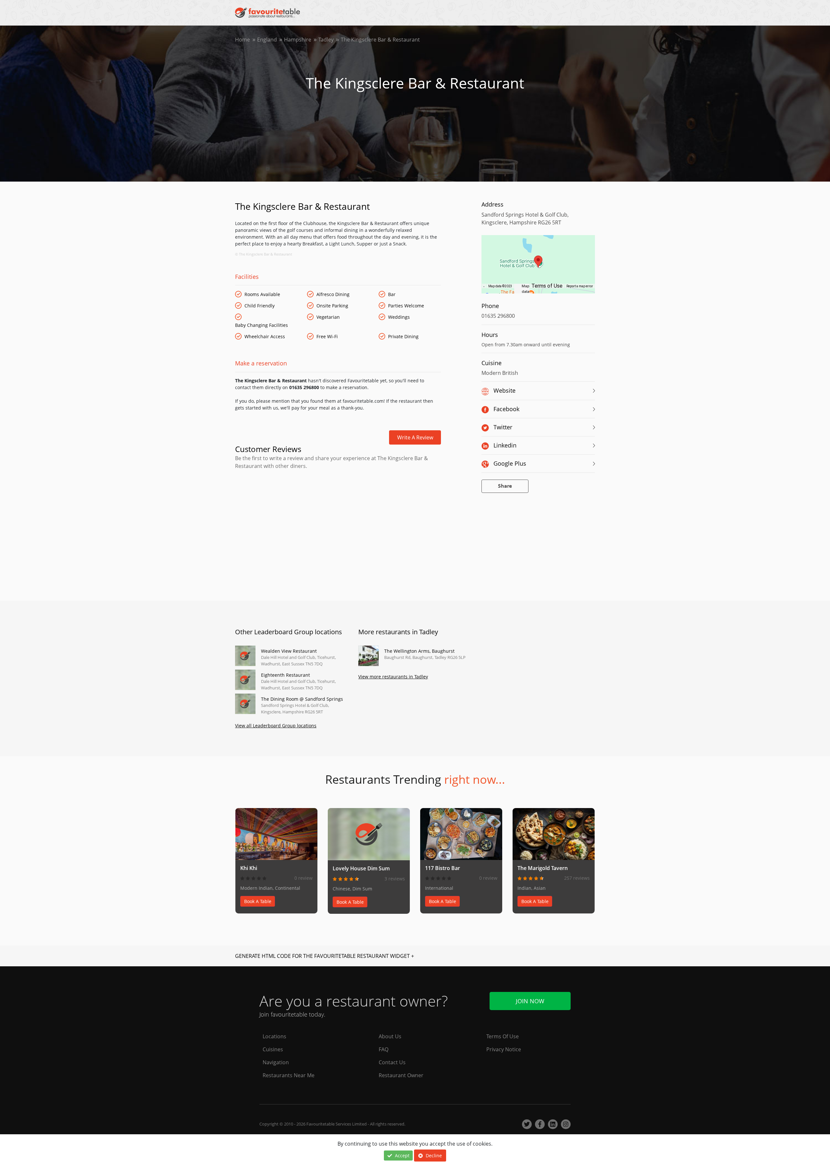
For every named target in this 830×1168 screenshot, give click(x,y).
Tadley (326, 39)
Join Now (530, 1001)
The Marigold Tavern (542, 868)
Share (505, 486)
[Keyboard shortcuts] (483, 286)
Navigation (276, 1062)
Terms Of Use (502, 1036)
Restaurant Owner (401, 1075)
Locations (274, 1036)
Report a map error (579, 286)
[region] (538, 267)
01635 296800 (498, 315)
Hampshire (297, 39)
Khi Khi (248, 868)
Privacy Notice (503, 1049)
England (267, 39)
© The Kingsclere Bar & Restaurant (263, 254)
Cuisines (273, 1049)
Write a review (415, 437)
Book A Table (257, 901)
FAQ (383, 1049)
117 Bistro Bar (442, 868)
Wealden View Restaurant (289, 651)
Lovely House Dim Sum (361, 868)
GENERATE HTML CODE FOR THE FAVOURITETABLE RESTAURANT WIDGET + (324, 955)
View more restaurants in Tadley (393, 676)
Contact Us (392, 1062)
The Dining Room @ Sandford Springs (302, 699)
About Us (390, 1036)
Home (242, 39)
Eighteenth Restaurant (285, 675)
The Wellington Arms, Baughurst (419, 651)
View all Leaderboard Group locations (275, 725)
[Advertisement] (338, 497)
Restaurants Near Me (288, 1075)
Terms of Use (547, 286)
